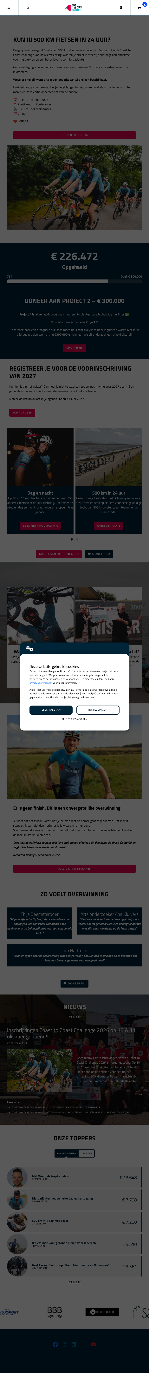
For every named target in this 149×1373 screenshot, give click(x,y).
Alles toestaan (51, 710)
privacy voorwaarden (40, 683)
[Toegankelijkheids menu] (144, 4)
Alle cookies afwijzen (74, 719)
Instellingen (97, 710)
